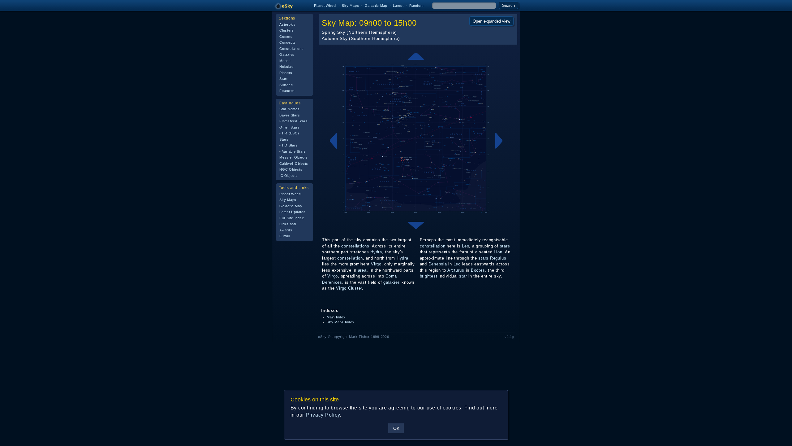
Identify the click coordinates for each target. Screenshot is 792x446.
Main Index (336, 317)
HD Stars (290, 145)
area (362, 270)
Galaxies (287, 54)
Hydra (376, 252)
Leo (465, 246)
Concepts (287, 42)
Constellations (291, 48)
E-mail (284, 236)
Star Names (289, 109)
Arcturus (455, 270)
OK (396, 428)
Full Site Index (291, 218)
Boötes (478, 270)
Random (416, 5)
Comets (286, 36)
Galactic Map (376, 5)
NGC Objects (290, 169)
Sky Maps (350, 5)
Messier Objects (293, 157)
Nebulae (286, 66)
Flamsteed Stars (293, 121)
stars (505, 246)
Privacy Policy (323, 415)
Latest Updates (292, 212)
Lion (498, 252)
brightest (428, 276)
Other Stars (289, 127)
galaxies (391, 282)
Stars (284, 79)
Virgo (376, 264)
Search (508, 5)
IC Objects (288, 175)
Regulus (498, 258)
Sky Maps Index (341, 322)
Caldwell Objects (293, 163)
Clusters (286, 30)
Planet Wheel (325, 5)
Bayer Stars (289, 115)
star (463, 276)
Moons (285, 61)
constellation (350, 258)
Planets (285, 73)
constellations (355, 246)
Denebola (437, 264)
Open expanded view (491, 21)
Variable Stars (294, 151)
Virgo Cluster (349, 288)
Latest (398, 5)
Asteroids (287, 24)
